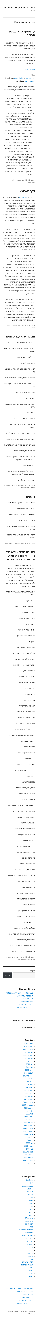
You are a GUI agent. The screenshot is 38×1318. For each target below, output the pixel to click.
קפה (31, 1259)
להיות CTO (29, 1218)
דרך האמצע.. (26, 191)
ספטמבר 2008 (27, 1131)
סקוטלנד (30, 1244)
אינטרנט (30, 1189)
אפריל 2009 (28, 1117)
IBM (31, 1183)
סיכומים (30, 1241)
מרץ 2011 (29, 1067)
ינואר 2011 (29, 1070)
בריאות (30, 1198)
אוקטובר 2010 (28, 1076)
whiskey (31, 81)
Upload (28, 78)
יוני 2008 (30, 1140)
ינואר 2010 (29, 1093)
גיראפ (31, 1200)
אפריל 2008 (28, 1146)
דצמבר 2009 (28, 1096)
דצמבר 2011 (28, 1058)
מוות (31, 1227)
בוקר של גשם (28, 999)
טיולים (31, 1212)
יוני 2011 (30, 1061)
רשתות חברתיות (27, 1265)
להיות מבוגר (28, 1221)
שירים (13, 957)
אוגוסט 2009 (28, 1108)
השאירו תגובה (31, 182)
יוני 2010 (30, 1082)
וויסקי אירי (10, 180)
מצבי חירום (29, 1233)
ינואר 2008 (29, 1155)
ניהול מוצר (29, 1238)
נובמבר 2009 (28, 1099)
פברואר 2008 (28, 1152)
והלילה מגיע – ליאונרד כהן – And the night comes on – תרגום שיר (19, 556)
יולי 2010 (30, 1079)
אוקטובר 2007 (28, 1161)
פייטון (31, 1250)
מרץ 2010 (29, 1087)
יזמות (31, 1215)
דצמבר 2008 (28, 1123)
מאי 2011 (29, 1064)
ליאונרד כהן (19, 957)
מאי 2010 (29, 1085)
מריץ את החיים (27, 1236)
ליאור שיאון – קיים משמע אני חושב (25, 1312)
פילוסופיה (14, 325)
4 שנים (30, 496)
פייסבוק (30, 1253)
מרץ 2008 (29, 1149)
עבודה (30, 1247)
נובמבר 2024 (28, 1047)
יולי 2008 (30, 1137)
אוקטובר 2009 (28, 1102)
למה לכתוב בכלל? (26, 1002)
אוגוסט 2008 (28, 1134)
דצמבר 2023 (28, 1052)
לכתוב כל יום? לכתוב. (25, 1005)
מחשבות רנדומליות (17, 485)
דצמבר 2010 (28, 1073)
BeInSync (29, 1180)
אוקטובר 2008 (28, 1128)
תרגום (9, 957)
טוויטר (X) (29, 1209)
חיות (31, 1206)
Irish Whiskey (30, 69)
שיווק (31, 1268)
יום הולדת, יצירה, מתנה (25, 1007)
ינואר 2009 (29, 1120)
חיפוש (32, 971)
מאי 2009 (29, 1114)
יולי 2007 (30, 1164)
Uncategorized (18, 543)
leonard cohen (30, 959)
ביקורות (20, 180)
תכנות (31, 1274)
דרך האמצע (23, 197)
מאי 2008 (29, 1143)
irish (26, 81)
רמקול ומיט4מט (27, 1262)
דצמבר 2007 (28, 1158)
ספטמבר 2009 (27, 1105)
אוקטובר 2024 (28, 1049)
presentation (19, 78)
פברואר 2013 (28, 1055)
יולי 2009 (30, 1111)
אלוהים (33, 488)
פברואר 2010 (28, 1090)
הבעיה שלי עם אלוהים (20, 336)
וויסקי (16, 180)
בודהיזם (20, 325)
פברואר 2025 (28, 1044)
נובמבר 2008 (28, 1125)
